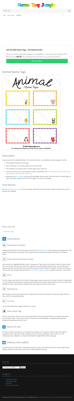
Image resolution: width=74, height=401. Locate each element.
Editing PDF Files (11, 379)
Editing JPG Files (11, 381)
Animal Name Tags (8, 231)
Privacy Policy (47, 397)
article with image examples (39, 270)
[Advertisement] (37, 31)
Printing (8, 383)
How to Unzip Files (12, 385)
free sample (19, 176)
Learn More (37, 61)
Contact (41, 397)
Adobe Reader (43, 250)
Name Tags (10, 15)
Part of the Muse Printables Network (61, 397)
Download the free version (12, 189)
